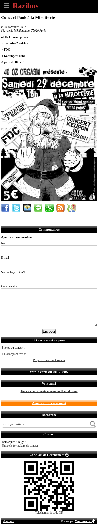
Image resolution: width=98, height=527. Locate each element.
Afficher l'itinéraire (71, 208)
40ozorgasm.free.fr (14, 354)
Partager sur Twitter (16, 208)
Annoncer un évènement (49, 403)
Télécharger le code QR (49, 512)
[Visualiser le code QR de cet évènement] (49, 510)
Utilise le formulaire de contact (20, 445)
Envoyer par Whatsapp (49, 208)
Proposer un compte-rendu (49, 360)
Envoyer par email (27, 208)
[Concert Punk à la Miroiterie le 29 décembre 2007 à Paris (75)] (49, 200)
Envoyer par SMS (38, 208)
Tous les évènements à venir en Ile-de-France (49, 391)
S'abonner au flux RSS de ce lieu (60, 208)
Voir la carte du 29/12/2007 (49, 372)
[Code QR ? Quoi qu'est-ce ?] (67, 455)
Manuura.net (83, 521)
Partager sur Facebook (5, 208)
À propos (8, 521)
